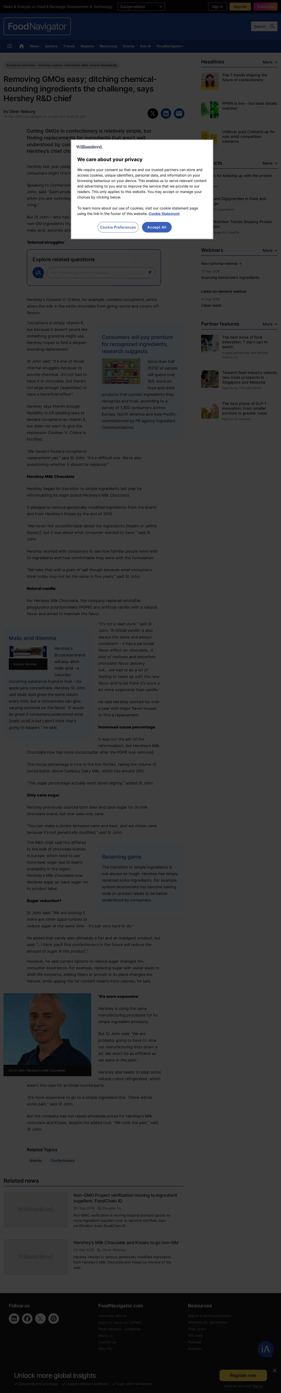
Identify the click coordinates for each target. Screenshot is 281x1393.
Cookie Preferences (118, 227)
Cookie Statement (164, 213)
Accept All (156, 227)
